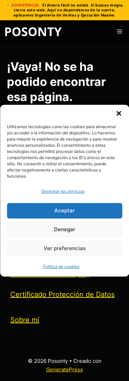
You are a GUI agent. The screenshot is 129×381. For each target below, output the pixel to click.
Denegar (64, 229)
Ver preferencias (65, 248)
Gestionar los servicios (63, 191)
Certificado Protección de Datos (62, 294)
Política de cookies (61, 266)
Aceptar (64, 210)
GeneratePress (64, 369)
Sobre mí (24, 320)
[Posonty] (33, 31)
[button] (118, 113)
